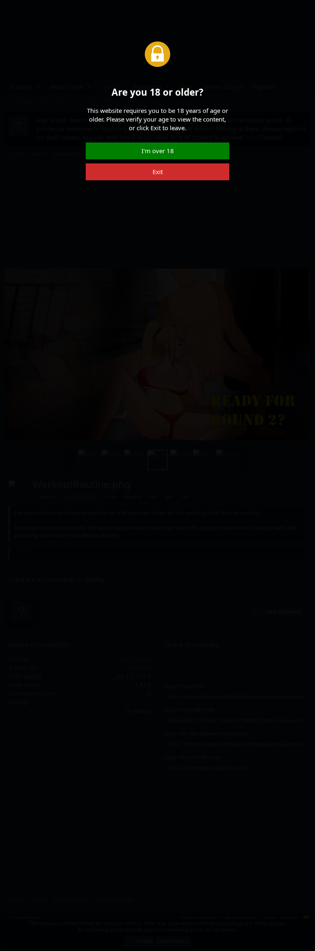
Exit (158, 172)
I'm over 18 (158, 151)
